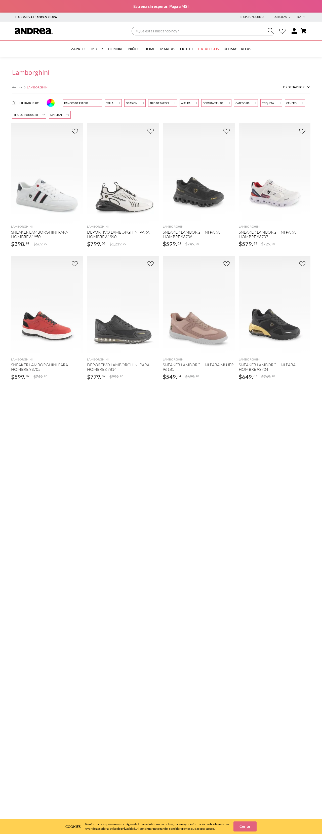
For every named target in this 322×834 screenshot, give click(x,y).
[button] (216, 103)
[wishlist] (282, 31)
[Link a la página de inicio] (17, 87)
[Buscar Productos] (272, 30)
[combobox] (204, 31)
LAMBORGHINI (38, 87)
